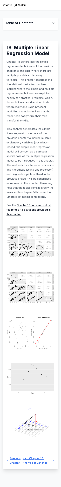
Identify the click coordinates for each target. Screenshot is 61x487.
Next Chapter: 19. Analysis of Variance (35, 460)
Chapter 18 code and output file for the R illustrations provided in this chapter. (29, 210)
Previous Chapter (15, 460)
